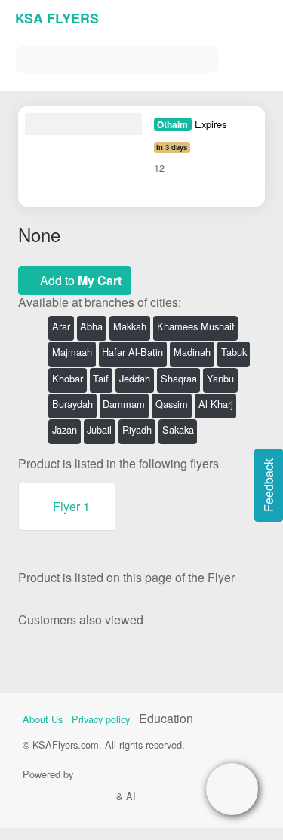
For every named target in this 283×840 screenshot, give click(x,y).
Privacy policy (101, 719)
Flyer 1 (71, 506)
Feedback (268, 485)
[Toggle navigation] (253, 56)
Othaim (172, 124)
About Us (43, 719)
